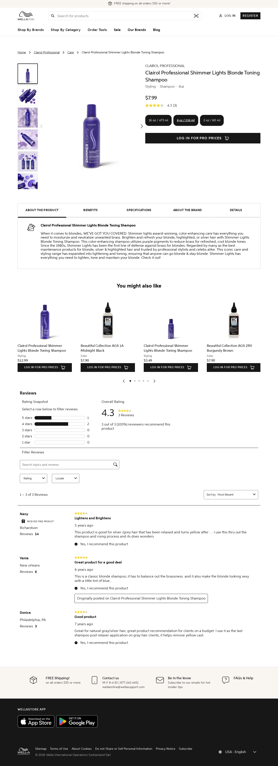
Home (22, 52)
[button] (52, 15)
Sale (117, 30)
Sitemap (40, 749)
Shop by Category (66, 30)
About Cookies (82, 749)
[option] (129, 380)
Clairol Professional (47, 52)
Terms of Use (59, 749)
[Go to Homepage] (26, 15)
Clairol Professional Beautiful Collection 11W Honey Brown (241, 348)
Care (70, 52)
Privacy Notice (165, 749)
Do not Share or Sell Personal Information (123, 749)
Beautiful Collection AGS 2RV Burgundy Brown (178, 348)
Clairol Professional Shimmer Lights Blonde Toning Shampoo (117, 348)
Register (250, 16)
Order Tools (97, 30)
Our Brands (137, 30)
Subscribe (185, 749)
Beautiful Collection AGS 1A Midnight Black (51, 348)
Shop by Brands (31, 30)
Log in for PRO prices (199, 138)
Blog (156, 30)
